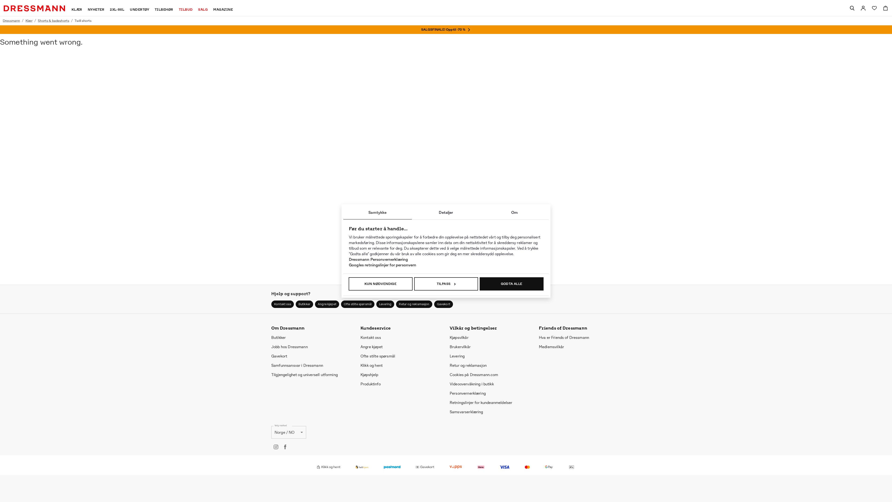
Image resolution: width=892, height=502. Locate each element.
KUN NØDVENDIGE (380, 284)
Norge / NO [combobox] (285, 432)
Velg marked (281, 425)
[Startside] (34, 8)
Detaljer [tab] (446, 212)
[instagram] (276, 447)
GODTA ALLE (511, 284)
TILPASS (444, 284)
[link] (863, 8)
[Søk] (852, 8)
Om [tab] (514, 212)
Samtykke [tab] (377, 212)
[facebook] (285, 447)
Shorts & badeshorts (53, 21)
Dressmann (11, 21)
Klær (29, 21)
